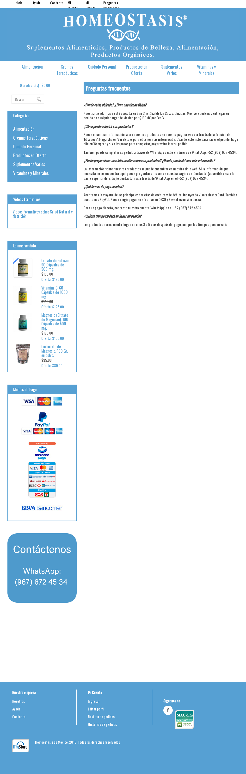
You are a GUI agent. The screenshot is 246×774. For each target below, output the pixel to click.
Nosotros (18, 701)
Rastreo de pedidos (101, 716)
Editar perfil (96, 708)
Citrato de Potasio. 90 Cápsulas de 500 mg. (55, 265)
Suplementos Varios (171, 70)
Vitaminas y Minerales (206, 70)
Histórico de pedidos (102, 724)
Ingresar (94, 701)
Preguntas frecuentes (111, 5)
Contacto (56, 2)
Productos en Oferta (136, 70)
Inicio (19, 2)
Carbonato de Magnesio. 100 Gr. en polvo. (54, 351)
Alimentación (32, 67)
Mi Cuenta (73, 5)
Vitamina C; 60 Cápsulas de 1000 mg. (54, 292)
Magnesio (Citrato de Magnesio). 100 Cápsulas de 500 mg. (54, 321)
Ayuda (36, 2)
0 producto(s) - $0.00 (35, 85)
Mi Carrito (91, 5)
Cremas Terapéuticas (67, 70)
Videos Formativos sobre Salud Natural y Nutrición (43, 214)
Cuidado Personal (102, 67)
